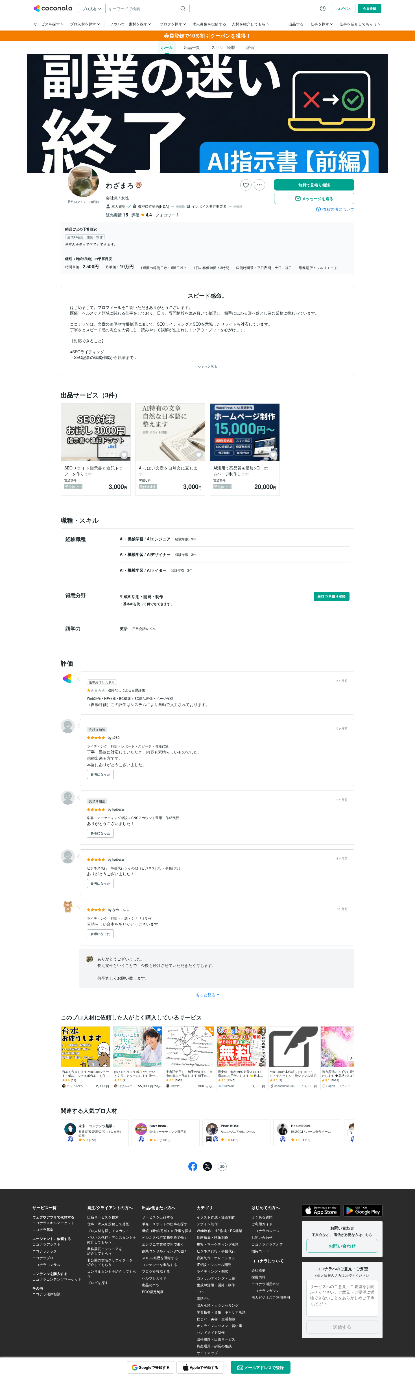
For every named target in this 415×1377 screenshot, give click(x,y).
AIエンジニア (159, 539)
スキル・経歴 (223, 47)
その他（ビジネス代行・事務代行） (155, 867)
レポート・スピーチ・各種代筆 (145, 746)
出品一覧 (192, 47)
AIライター (157, 570)
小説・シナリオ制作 (136, 918)
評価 (250, 47)
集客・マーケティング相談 (107, 817)
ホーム (167, 47)
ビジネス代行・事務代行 (106, 867)
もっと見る (209, 366)
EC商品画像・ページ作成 (153, 698)
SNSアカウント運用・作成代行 (155, 817)
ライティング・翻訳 (102, 746)
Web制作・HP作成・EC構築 (109, 698)
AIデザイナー (159, 554)
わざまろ (120, 185)
